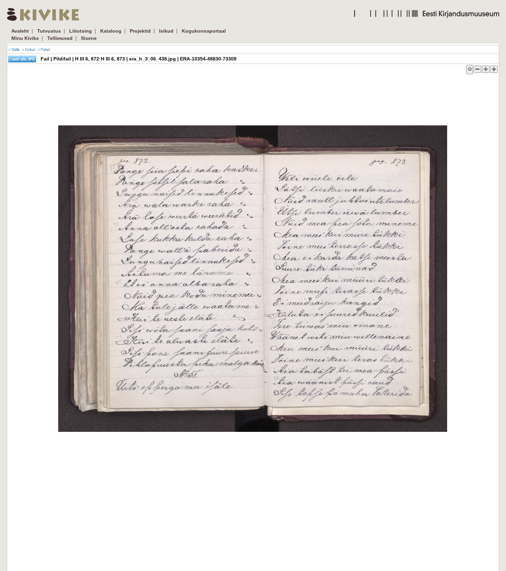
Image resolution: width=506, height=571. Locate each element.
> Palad (44, 49)
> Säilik (14, 49)
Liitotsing (80, 31)
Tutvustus (49, 31)
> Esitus (28, 49)
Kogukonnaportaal (204, 31)
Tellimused (60, 38)
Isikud (166, 31)
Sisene (89, 38)
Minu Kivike (25, 38)
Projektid (140, 31)
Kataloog (111, 31)
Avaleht (20, 31)
